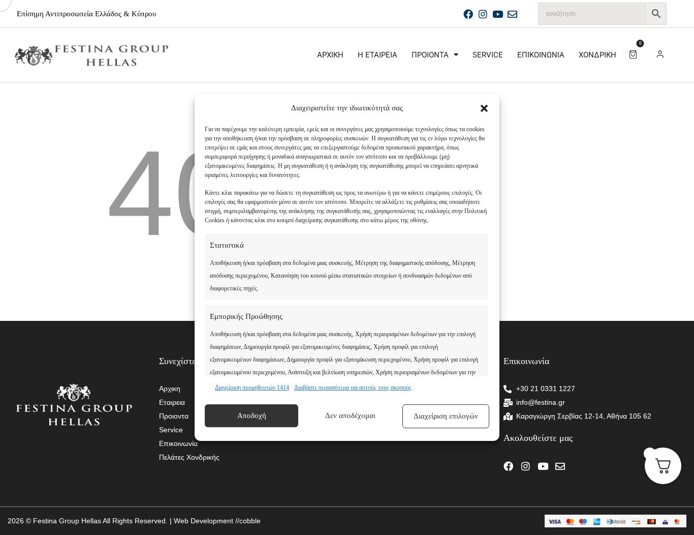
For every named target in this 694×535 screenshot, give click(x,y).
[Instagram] (483, 14)
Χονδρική (597, 55)
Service (487, 55)
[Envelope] (512, 14)
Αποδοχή (251, 415)
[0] (635, 53)
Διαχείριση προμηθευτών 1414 (252, 387)
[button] (484, 108)
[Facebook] (468, 14)
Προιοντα (430, 55)
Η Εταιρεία (377, 55)
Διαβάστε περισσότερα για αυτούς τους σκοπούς (353, 387)
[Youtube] (497, 14)
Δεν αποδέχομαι (350, 415)
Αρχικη (330, 55)
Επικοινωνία (540, 55)
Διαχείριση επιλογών (446, 416)
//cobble (247, 521)
